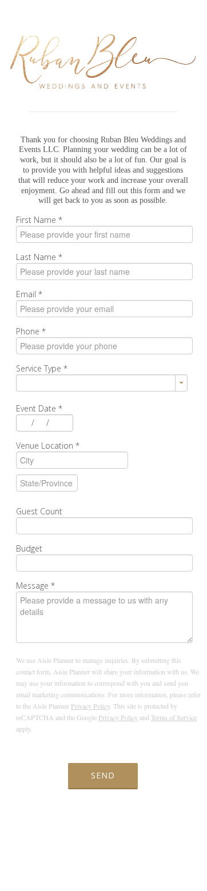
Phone (31, 331)
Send (103, 775)
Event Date (39, 408)
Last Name (39, 256)
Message (35, 585)
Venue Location (47, 445)
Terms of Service (174, 717)
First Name (39, 219)
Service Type (41, 368)
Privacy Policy (90, 705)
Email (29, 294)
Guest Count (39, 511)
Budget (29, 548)
